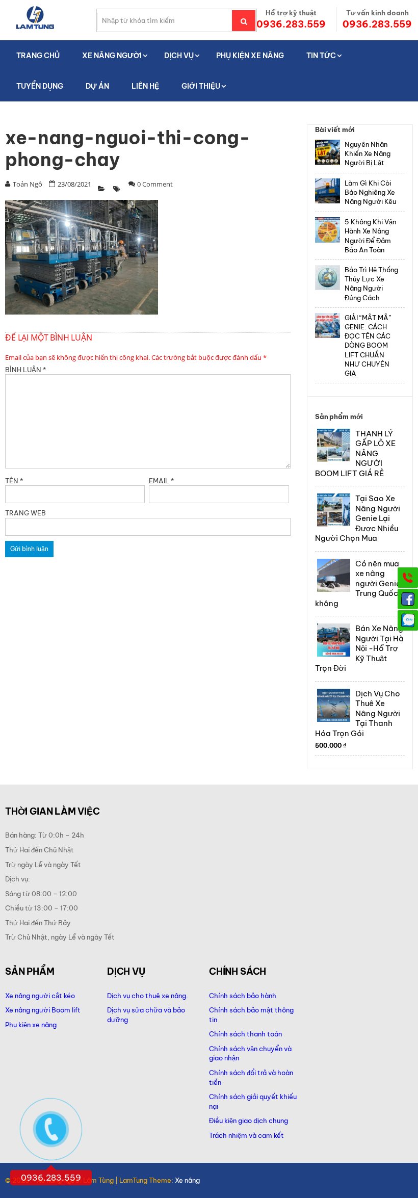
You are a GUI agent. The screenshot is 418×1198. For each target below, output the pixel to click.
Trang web (25, 513)
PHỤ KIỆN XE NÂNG (250, 55)
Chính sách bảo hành (242, 996)
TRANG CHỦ (38, 55)
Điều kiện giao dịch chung (248, 1120)
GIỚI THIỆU (200, 86)
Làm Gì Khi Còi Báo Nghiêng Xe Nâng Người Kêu (370, 192)
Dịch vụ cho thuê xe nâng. (147, 996)
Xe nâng (187, 1180)
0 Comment (155, 184)
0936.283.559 (291, 24)
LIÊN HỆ (145, 86)
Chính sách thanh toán (245, 1034)
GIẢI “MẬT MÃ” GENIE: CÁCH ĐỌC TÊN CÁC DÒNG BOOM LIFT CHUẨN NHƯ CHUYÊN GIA (368, 345)
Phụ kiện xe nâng (31, 1025)
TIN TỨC (321, 55)
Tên (14, 481)
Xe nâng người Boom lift (43, 1010)
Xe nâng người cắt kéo (40, 996)
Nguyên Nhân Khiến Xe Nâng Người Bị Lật (367, 153)
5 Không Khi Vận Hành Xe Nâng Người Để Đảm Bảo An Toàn (370, 236)
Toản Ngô (27, 184)
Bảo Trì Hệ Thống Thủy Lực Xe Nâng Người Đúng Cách (371, 284)
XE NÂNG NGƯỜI (112, 55)
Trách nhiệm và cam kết (246, 1135)
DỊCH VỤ (179, 55)
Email (161, 481)
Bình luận (25, 370)
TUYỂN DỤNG (39, 86)
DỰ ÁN (97, 86)
